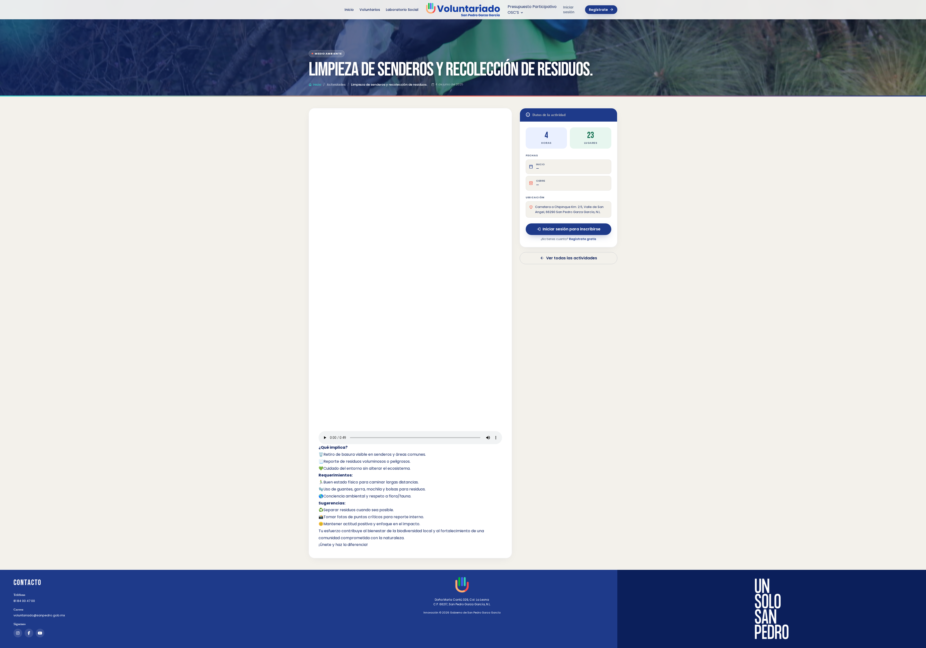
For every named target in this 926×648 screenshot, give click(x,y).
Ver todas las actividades (568, 258)
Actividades (336, 84)
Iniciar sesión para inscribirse (568, 229)
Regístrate (601, 9)
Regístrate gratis (582, 239)
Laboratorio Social (402, 9)
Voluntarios (370, 9)
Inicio (349, 9)
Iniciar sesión (568, 9)
